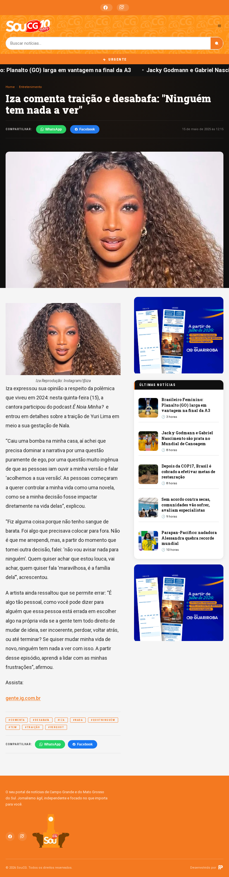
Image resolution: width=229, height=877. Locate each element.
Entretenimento (30, 87)
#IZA (61, 720)
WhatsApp (53, 129)
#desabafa (41, 720)
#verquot (56, 727)
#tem (13, 727)
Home (10, 87)
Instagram (123, 7)
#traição (32, 727)
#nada (78, 720)
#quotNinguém (103, 720)
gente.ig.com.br (23, 698)
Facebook (106, 7)
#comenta (17, 720)
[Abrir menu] (219, 26)
